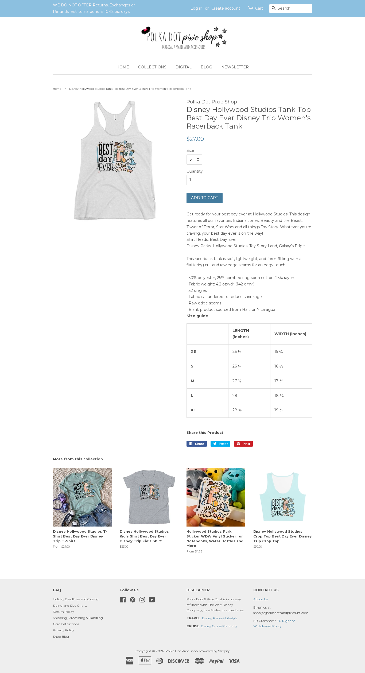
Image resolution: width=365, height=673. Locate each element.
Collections (152, 67)
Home (122, 67)
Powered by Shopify (214, 651)
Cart (259, 8)
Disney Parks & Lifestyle (219, 618)
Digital (184, 67)
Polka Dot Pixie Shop (181, 651)
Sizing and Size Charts (70, 606)
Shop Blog (61, 637)
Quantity (195, 171)
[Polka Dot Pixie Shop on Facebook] (123, 601)
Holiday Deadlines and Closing (76, 599)
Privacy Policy (63, 630)
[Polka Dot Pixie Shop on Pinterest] (132, 601)
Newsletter (235, 67)
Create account (225, 8)
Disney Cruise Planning (219, 626)
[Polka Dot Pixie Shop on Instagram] (142, 601)
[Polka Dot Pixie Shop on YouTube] (152, 601)
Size (190, 150)
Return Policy (63, 612)
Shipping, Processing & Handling (78, 618)
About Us (260, 599)
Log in (196, 8)
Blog (206, 67)
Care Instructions (66, 624)
